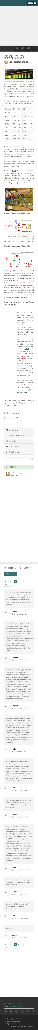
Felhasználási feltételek (14, 1021)
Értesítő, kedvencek (15, 446)
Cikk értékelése (13, 452)
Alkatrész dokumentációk (17, 436)
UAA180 (27, 349)
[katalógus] (17, 1012)
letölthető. (16, 166)
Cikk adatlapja (13, 430)
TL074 (14, 171)
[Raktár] (29, 49)
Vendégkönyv (11, 1019)
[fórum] (28, 1012)
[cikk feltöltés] (22, 1012)
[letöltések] (33, 1012)
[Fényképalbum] (23, 49)
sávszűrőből (24, 94)
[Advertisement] (19, 25)
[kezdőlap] (5, 1012)
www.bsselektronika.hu (15, 1006)
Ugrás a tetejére (11, 1024)
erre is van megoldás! (12, 405)
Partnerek (22, 1019)
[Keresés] (34, 49)
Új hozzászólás (11, 574)
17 (6, 585)
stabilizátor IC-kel (22, 392)
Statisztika (12, 441)
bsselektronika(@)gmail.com (18, 1004)
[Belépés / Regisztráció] (17, 49)
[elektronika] (11, 1012)
